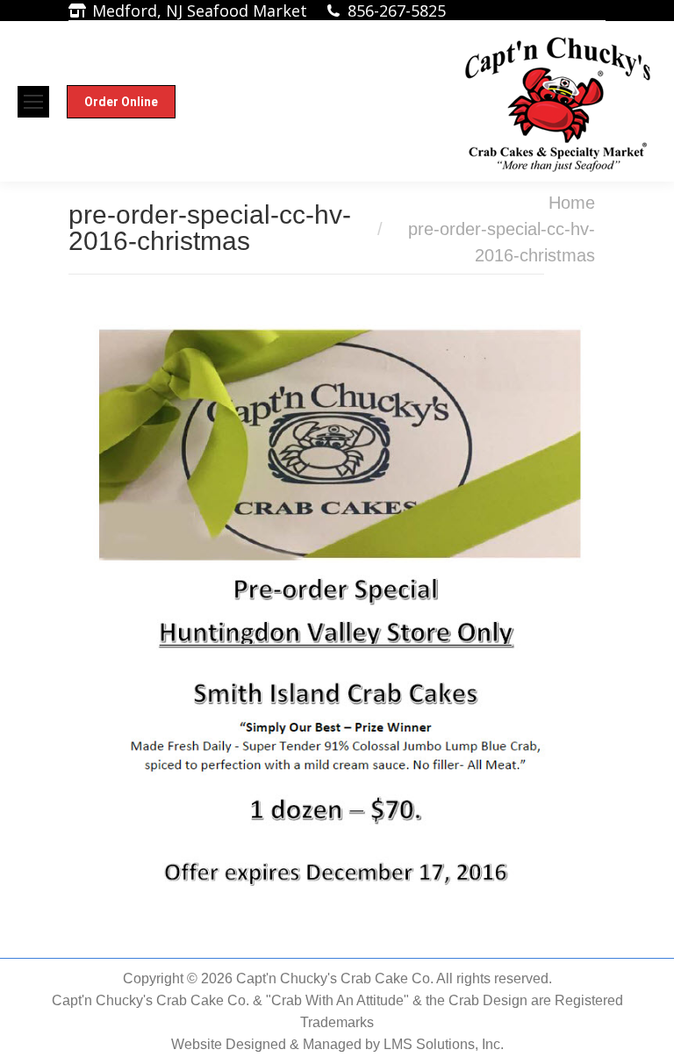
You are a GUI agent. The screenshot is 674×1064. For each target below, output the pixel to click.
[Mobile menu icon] (33, 102)
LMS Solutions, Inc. (444, 1044)
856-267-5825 (397, 10)
